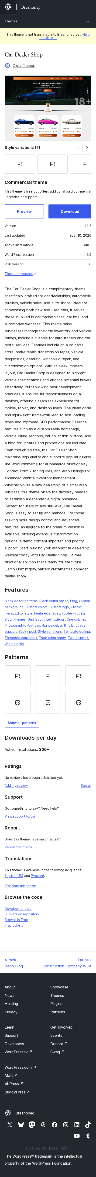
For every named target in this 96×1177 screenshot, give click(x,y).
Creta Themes (24, 65)
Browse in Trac (16, 920)
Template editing (77, 631)
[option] (18, 676)
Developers (14, 1043)
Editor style (23, 613)
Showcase (59, 987)
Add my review (16, 785)
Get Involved (61, 1027)
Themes (11, 21)
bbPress (14, 1083)
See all (86, 785)
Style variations (50, 631)
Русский (37, 876)
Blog (73, 601)
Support (11, 1035)
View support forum (20, 816)
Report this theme (18, 847)
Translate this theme (20, 886)
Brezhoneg (25, 1113)
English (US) (14, 876)
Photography (15, 625)
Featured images (47, 613)
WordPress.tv (18, 1052)
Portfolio (33, 625)
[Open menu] (88, 7)
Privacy (11, 1012)
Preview (24, 211)
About (10, 987)
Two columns (78, 638)
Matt (11, 1075)
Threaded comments (21, 638)
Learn (9, 1027)
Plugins (56, 1003)
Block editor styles (53, 601)
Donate (59, 1043)
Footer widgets (74, 613)
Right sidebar (52, 625)
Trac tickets (14, 925)
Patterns (57, 1012)
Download (70, 211)
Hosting (11, 1003)
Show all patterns (22, 723)
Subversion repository (22, 914)
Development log (18, 908)
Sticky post (27, 631)
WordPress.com (20, 1067)
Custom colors (36, 607)
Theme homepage (19, 274)
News (9, 995)
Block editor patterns (21, 601)
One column (76, 619)
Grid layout (36, 619)
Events (56, 1035)
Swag (57, 1052)
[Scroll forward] (87, 147)
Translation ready (52, 638)
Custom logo (59, 607)
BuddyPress (17, 1092)
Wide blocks (14, 644)
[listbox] (48, 689)
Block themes (15, 619)
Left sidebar (55, 619)
